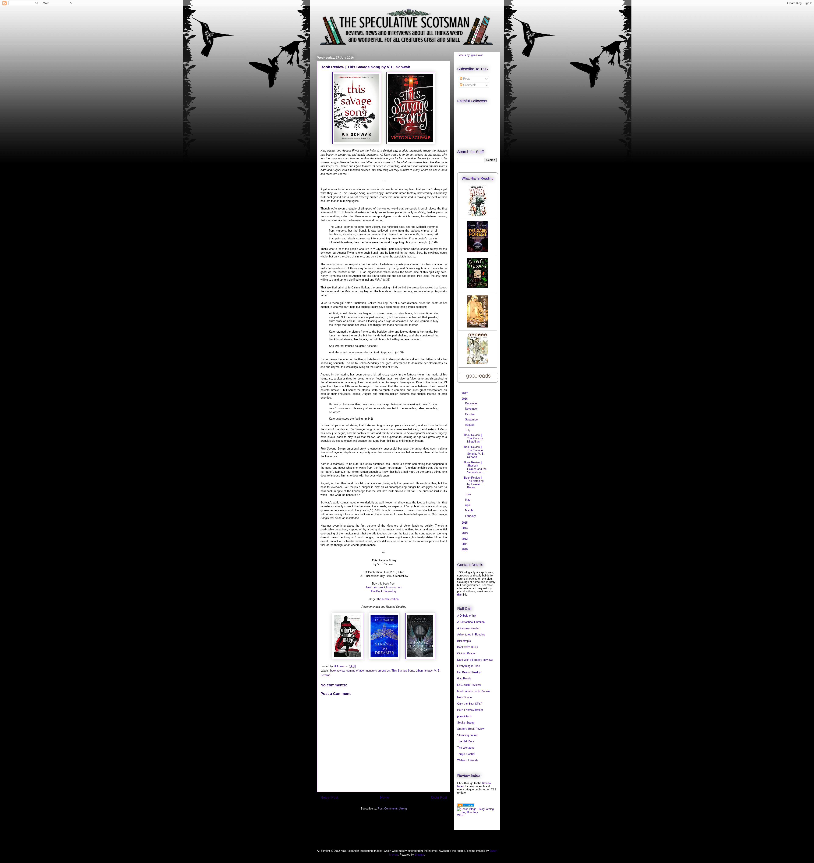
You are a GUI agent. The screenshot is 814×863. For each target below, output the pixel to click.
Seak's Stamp (465, 722)
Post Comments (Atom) (392, 808)
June (468, 494)
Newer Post (329, 797)
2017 (465, 393)
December (471, 403)
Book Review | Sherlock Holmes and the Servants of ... (475, 467)
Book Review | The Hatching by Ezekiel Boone (474, 482)
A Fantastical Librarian (471, 622)
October (470, 414)
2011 (465, 544)
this (459, 594)
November (471, 408)
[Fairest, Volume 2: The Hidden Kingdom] (477, 326)
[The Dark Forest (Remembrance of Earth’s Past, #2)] (477, 251)
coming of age (355, 670)
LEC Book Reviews (469, 684)
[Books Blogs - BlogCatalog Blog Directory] (477, 812)
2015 (465, 522)
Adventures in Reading (471, 634)
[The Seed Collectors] (477, 286)
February (471, 515)
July (468, 430)
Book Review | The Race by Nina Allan (473, 438)
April (468, 505)
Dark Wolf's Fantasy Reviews (475, 659)
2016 (465, 398)
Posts (466, 78)
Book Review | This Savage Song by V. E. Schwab (474, 451)
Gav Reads (464, 678)
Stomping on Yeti (467, 735)
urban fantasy (424, 670)
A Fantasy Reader (468, 628)
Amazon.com (394, 587)
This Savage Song (403, 670)
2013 (465, 533)
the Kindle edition (388, 599)
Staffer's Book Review (470, 728)
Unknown (340, 666)
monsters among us (377, 670)
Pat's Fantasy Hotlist (470, 709)
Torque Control (466, 754)
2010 (465, 549)
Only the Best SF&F (469, 703)
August (470, 424)
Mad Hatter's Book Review (473, 691)
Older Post (439, 797)
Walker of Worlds (467, 760)
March (469, 510)
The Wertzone (465, 747)
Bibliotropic (464, 640)
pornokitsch (464, 716)
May (468, 499)
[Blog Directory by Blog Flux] (465, 805)
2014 (465, 528)
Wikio (460, 815)
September (472, 419)
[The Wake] (477, 215)
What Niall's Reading (477, 178)
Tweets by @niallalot (470, 55)
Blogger (419, 854)
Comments (469, 85)
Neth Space (464, 697)
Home (384, 797)
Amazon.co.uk (374, 587)
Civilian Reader (466, 653)
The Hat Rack (465, 741)
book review (337, 670)
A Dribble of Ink (466, 615)
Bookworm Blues (467, 647)
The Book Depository (384, 591)
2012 (465, 538)
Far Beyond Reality (469, 672)
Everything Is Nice (468, 666)
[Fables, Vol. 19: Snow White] (477, 362)
